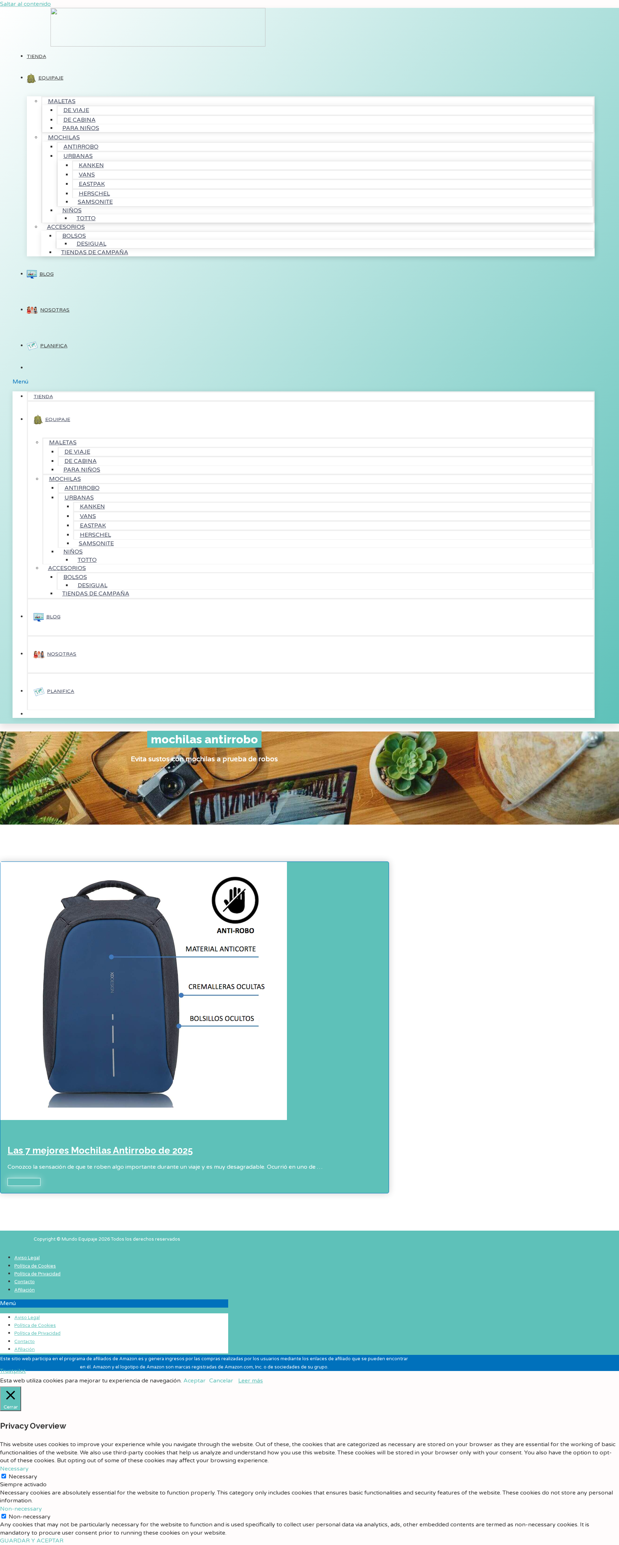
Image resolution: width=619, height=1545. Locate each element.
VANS (87, 174)
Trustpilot (13, 1371)
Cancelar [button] (221, 1380)
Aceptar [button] (194, 1380)
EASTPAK (92, 184)
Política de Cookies (35, 1266)
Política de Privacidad (37, 1274)
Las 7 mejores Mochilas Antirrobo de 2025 (100, 1150)
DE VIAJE (76, 110)
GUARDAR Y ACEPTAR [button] (31, 1540)
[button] (304, 382)
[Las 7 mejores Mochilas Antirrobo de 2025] (143, 1246)
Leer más (250, 1380)
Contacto (24, 1282)
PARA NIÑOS (80, 128)
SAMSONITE (95, 202)
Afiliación (24, 1290)
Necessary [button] (14, 1468)
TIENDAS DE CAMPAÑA (94, 252)
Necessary (23, 1476)
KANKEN (91, 165)
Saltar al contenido (25, 4)
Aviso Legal (27, 1258)
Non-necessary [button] (21, 1508)
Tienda (36, 56)
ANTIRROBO (81, 146)
